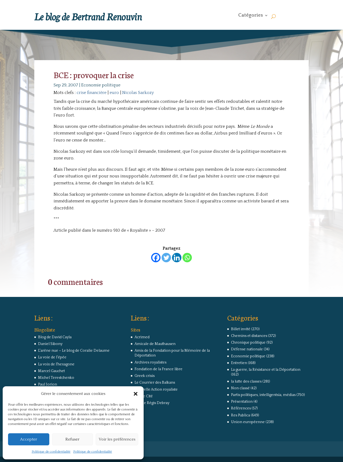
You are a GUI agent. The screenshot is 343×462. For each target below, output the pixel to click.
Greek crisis (145, 376)
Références (241, 408)
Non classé (240, 388)
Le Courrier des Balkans (155, 382)
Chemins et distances (249, 336)
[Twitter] (166, 257)
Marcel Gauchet (51, 371)
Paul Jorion (47, 384)
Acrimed (142, 337)
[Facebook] (156, 257)
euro (114, 92)
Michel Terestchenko (56, 378)
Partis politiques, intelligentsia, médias (263, 395)
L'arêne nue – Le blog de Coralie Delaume (74, 350)
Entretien (239, 363)
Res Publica (240, 415)
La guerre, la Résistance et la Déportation (265, 370)
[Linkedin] (176, 257)
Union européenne (248, 422)
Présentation (242, 401)
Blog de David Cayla (55, 337)
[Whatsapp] (187, 257)
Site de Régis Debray (152, 403)
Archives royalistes (150, 362)
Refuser (72, 439)
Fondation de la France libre (158, 369)
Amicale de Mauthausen (155, 344)
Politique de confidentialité (51, 451)
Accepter (28, 439)
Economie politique (100, 85)
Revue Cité (144, 396)
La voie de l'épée (52, 357)
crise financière (91, 92)
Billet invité (240, 329)
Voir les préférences (117, 439)
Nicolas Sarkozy (138, 92)
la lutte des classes (246, 381)
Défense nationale (247, 349)
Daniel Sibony (50, 344)
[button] (135, 393)
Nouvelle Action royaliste (156, 389)
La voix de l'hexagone (56, 364)
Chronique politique (248, 342)
